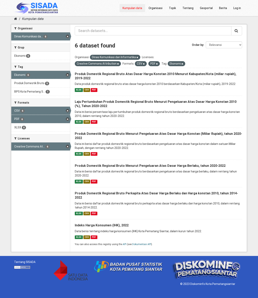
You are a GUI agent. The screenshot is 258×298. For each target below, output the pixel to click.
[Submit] (236, 30)
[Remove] (137, 57)
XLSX (78, 90)
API (124, 244)
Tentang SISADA (24, 262)
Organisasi (155, 8)
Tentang (188, 8)
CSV (87, 90)
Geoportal (206, 8)
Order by (197, 44)
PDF (94, 90)
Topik (172, 8)
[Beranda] (15, 19)
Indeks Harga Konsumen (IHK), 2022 (102, 225)
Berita (223, 8)
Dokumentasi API (141, 244)
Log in (237, 8)
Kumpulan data (132, 8)
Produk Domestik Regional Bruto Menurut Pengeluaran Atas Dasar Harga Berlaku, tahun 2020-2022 (150, 166)
